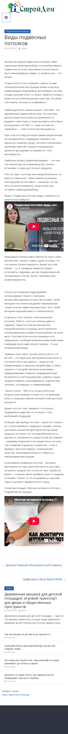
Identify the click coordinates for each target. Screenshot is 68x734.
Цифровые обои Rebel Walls (44, 579)
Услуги (9, 588)
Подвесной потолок (15, 83)
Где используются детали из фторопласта (27, 634)
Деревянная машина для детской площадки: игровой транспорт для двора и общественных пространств (33, 600)
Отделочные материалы (17, 31)
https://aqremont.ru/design (15, 694)
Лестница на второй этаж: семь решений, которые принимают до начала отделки (31, 662)
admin (24, 48)
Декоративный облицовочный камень (32, 565)
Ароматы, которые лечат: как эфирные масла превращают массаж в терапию (29, 676)
